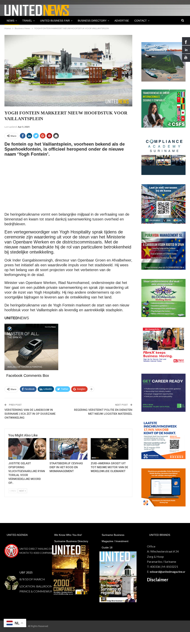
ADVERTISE (121, 20)
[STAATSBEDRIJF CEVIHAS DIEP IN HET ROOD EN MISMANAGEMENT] (68, 449)
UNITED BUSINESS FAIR (55, 20)
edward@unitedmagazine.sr (167, 571)
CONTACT (140, 20)
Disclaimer (157, 579)
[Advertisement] (68, 186)
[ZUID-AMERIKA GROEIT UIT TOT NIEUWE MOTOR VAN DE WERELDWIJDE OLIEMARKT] (110, 449)
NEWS (10, 20)
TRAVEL (27, 20)
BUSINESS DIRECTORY (92, 20)
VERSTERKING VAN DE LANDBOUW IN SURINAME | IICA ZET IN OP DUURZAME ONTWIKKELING (29, 413)
